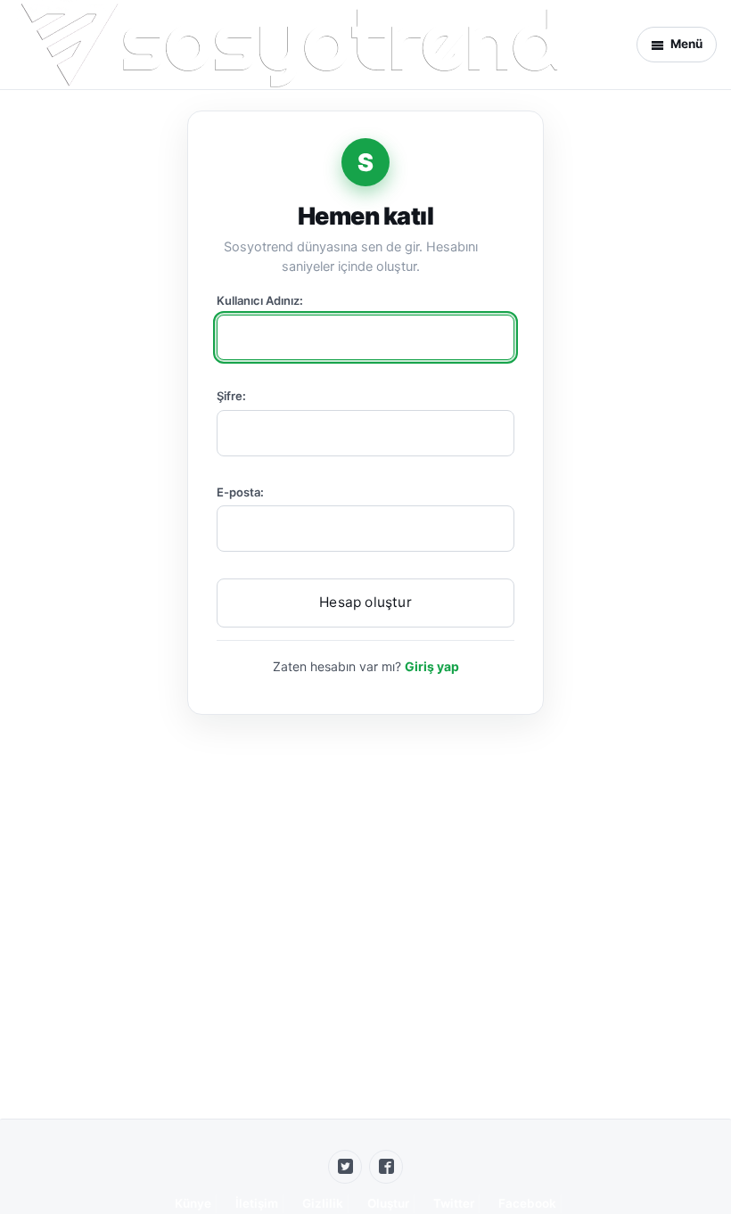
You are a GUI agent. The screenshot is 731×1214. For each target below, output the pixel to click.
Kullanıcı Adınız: (260, 300)
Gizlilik (322, 1203)
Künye (193, 1203)
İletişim (256, 1203)
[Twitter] (345, 1167)
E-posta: (240, 492)
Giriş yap (432, 666)
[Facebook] (386, 1167)
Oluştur (388, 1203)
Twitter (453, 1203)
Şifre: (231, 396)
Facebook (527, 1203)
